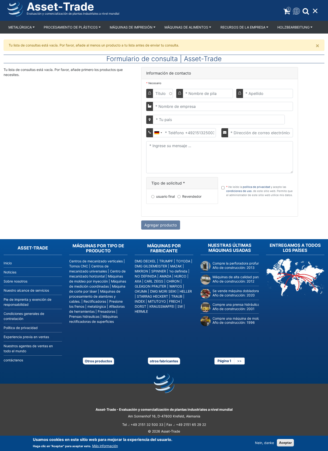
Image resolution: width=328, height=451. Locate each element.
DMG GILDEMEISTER (151, 266)
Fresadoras (106, 311)
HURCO (180, 276)
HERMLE (141, 311)
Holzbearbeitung (293, 27)
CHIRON (173, 281)
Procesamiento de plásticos (71, 27)
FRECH (174, 301)
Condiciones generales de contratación (24, 316)
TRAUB (176, 296)
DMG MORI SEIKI (163, 291)
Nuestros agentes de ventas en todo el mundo (28, 348)
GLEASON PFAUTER (150, 286)
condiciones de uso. (239, 191)
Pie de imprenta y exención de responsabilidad (27, 301)
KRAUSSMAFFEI (161, 306)
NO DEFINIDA (145, 276)
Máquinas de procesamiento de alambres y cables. (94, 296)
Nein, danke (264, 443)
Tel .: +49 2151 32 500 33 (142, 424)
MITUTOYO (157, 301)
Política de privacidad (21, 328)
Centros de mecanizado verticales (96, 261)
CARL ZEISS (153, 281)
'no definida (178, 271)
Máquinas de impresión (131, 27)
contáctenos (13, 360)
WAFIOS (175, 286)
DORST (140, 306)
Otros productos (98, 361)
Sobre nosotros (15, 281)
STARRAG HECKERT (152, 296)
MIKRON (141, 271)
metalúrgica (20, 27)
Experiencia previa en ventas (26, 337)
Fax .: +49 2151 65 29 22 (186, 424)
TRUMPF (166, 261)
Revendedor (191, 196)
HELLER (186, 291)
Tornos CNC (78, 266)
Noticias (10, 272)
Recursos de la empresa (243, 27)
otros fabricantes (164, 361)
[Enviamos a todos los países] (295, 277)
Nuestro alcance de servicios (26, 290)
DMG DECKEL (145, 261)
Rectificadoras (95, 301)
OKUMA (141, 291)
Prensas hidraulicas (84, 316)
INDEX (140, 301)
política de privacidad (257, 187)
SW (180, 306)
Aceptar (285, 443)
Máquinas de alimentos (186, 27)
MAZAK (176, 266)
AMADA (165, 276)
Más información (105, 446)
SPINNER (158, 271)
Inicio (8, 263)
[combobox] (158, 132)
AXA (138, 281)
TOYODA (183, 261)
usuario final (165, 196)
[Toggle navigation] (296, 11)
